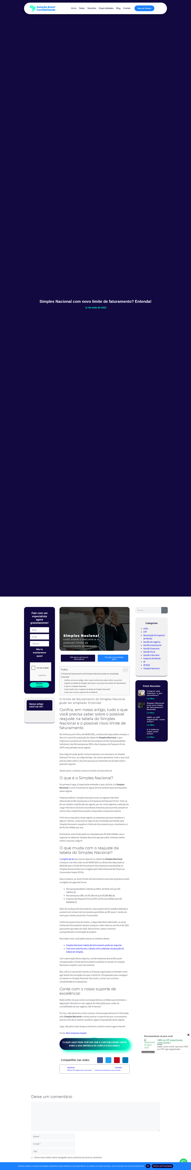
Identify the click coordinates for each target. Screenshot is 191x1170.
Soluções (91, 8)
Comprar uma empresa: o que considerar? (154, 693)
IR (144, 661)
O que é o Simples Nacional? (75, 686)
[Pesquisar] (164, 610)
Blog (118, 8)
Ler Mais (150, 699)
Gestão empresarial (152, 645)
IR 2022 (146, 665)
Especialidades (106, 8)
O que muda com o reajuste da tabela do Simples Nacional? (87, 689)
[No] (187, 1166)
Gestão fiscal (149, 651)
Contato (127, 8)
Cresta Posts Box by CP (148, 1052)
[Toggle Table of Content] (124, 670)
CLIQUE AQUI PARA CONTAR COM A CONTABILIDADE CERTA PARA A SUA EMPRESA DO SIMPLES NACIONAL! (94, 1044)
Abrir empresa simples (76, 1033)
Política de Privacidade (162, 1166)
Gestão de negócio (151, 641)
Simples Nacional (151, 668)
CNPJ (145, 628)
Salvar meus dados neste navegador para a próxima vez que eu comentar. (68, 1157)
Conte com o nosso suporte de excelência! (80, 692)
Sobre (82, 8)
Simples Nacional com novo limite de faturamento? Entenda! (155, 706)
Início (73, 8)
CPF (145, 631)
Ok (148, 1166)
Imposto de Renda (151, 658)
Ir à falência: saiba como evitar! (153, 731)
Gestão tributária (151, 655)
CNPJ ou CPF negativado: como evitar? (156, 719)
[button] (49, 705)
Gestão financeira (151, 648)
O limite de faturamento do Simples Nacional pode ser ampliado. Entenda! (90, 675)
